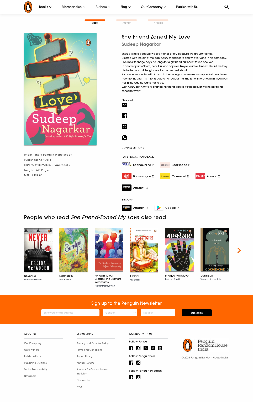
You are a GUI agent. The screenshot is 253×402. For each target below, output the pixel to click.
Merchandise (72, 7)
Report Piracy (84, 356)
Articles (158, 22)
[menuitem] (43, 7)
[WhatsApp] (175, 135)
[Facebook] (175, 113)
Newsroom (30, 376)
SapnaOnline (142, 165)
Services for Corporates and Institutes (93, 371)
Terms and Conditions (89, 349)
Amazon (139, 187)
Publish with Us (187, 7)
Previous (13, 250)
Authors (101, 7)
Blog (123, 7)
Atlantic (212, 176)
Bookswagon (142, 176)
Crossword (179, 176)
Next (239, 250)
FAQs (79, 386)
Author (127, 22)
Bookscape (179, 165)
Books (43, 7)
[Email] (175, 103)
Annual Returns (85, 362)
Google (170, 207)
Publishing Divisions (35, 362)
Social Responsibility (36, 369)
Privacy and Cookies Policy (93, 343)
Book (95, 22)
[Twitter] (175, 124)
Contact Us (83, 380)
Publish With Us (32, 356)
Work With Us (31, 349)
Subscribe (197, 312)
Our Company (151, 7)
